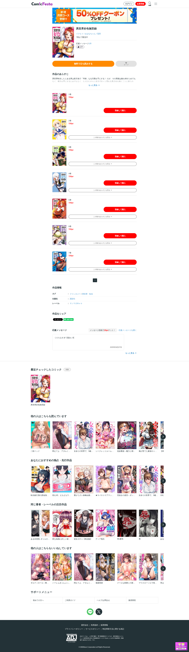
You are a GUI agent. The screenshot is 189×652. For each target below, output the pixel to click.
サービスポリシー (92, 629)
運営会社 (84, 625)
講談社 (72, 299)
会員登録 (140, 4)
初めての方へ (38, 600)
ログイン (128, 4)
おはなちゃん (90, 34)
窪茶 (99, 34)
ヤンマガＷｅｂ (76, 303)
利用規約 (94, 625)
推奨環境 (132, 600)
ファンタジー (75, 294)
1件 (90, 43)
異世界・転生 (87, 294)
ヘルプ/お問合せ (103, 600)
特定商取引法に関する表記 (113, 629)
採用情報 (104, 625)
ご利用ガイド (70, 600)
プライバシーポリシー (74, 629)
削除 (67, 369)
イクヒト (79, 34)
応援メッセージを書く (128, 330)
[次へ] (163, 436)
